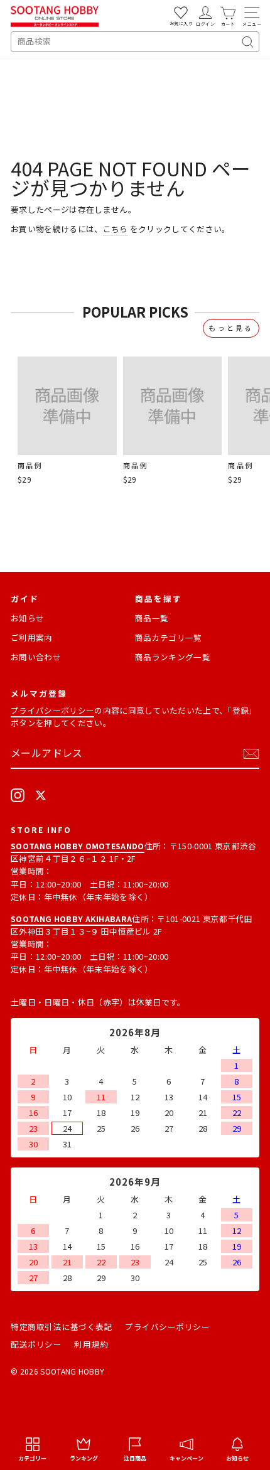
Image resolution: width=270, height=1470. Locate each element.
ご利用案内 (32, 637)
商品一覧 (151, 618)
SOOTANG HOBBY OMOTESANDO (77, 846)
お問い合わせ (36, 657)
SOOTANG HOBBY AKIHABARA (71, 919)
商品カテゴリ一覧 (168, 637)
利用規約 (91, 1344)
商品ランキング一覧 (172, 657)
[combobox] (135, 41)
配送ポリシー (36, 1344)
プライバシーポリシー (52, 710)
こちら (115, 229)
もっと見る (231, 328)
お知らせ (27, 618)
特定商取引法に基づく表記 (61, 1327)
